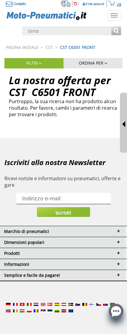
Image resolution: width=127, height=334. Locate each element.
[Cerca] (116, 31)
